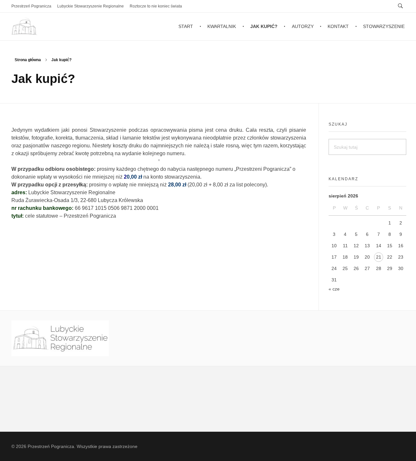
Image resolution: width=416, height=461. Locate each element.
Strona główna (28, 60)
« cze (334, 289)
